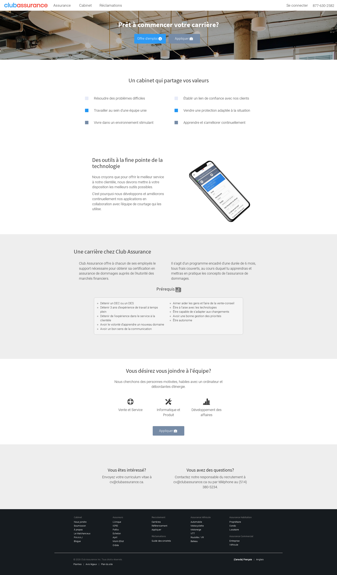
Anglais (259, 559)
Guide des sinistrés (161, 541)
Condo (232, 525)
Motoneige (196, 529)
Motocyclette (197, 525)
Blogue (77, 541)
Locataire (234, 529)
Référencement (159, 525)
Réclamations (111, 5)
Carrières (156, 522)
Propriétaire (235, 522)
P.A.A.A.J (78, 537)
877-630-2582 (323, 5)
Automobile (196, 522)
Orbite (116, 545)
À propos (78, 529)
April (115, 537)
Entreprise (234, 541)
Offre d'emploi (147, 39)
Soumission (80, 525)
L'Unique (117, 522)
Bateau (194, 541)
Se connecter (297, 5)
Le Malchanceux (82, 533)
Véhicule (233, 544)
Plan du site (107, 564)
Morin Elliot (118, 541)
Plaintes (77, 564)
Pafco (115, 529)
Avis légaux (91, 564)
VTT (193, 533)
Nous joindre (80, 522)
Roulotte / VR (197, 537)
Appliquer (182, 39)
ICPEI (115, 525)
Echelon (117, 533)
